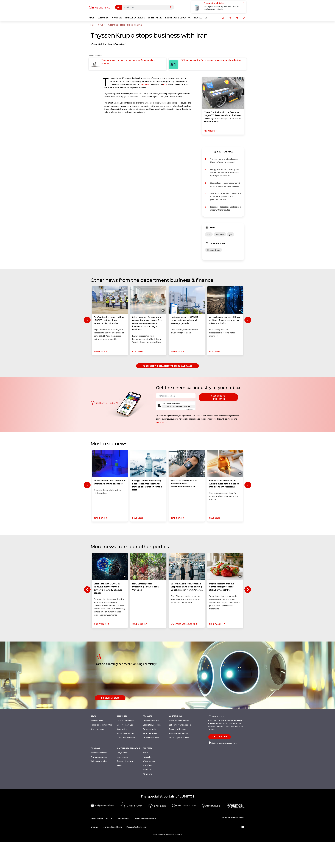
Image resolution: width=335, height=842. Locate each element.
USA (165, 84)
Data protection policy (136, 827)
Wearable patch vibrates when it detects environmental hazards (225, 184)
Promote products (151, 733)
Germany (145, 84)
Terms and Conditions (112, 827)
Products (147, 757)
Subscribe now (219, 736)
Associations (122, 729)
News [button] (91, 17)
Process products (150, 729)
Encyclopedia (123, 752)
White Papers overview (179, 737)
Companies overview (126, 737)
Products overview (151, 737)
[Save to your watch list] (223, 18)
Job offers (147, 765)
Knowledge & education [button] (178, 17)
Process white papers (178, 729)
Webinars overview (99, 761)
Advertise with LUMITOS (101, 818)
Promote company (125, 733)
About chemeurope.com (145, 818)
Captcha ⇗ (189, 409)
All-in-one (147, 774)
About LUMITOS (123, 818)
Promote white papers (179, 733)
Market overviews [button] (135, 17)
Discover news (97, 720)
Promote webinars (99, 757)
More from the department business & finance (167, 366)
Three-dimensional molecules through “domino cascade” (224, 160)
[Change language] (237, 18)
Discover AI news (110, 698)
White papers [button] (155, 17)
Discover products (151, 720)
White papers (149, 761)
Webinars (147, 769)
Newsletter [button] (200, 17)
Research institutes (125, 761)
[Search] (171, 7)
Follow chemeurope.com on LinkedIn (224, 743)
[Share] (230, 18)
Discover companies (126, 720)
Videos (119, 765)
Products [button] (117, 17)
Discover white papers (179, 720)
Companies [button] (103, 17)
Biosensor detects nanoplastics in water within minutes (225, 208)
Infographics (122, 757)
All (118, 7)
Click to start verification (178, 406)
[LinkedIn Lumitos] (242, 827)
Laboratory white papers (180, 724)
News (145, 752)
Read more (161, 422)
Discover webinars (99, 752)
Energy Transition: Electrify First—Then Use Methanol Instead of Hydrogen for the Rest (225, 172)
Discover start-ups (125, 724)
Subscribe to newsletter (218, 397)
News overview (97, 729)
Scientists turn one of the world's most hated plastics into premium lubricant (225, 196)
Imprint (94, 827)
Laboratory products (152, 724)
